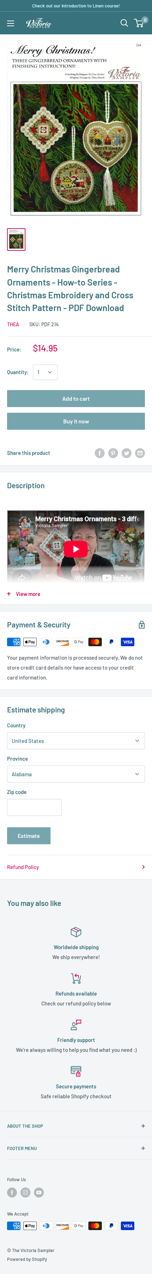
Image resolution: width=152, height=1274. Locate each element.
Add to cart (76, 398)
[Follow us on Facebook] (12, 1192)
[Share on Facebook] (100, 452)
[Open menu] (10, 23)
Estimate (29, 835)
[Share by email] (140, 452)
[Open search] (124, 23)
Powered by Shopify (27, 1259)
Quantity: (18, 372)
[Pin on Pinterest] (113, 452)
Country (16, 725)
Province (17, 758)
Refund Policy (23, 867)
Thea (13, 324)
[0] (139, 23)
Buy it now (76, 421)
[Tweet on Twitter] (126, 452)
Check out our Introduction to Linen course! (76, 6)
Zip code (17, 792)
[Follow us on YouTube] (39, 1192)
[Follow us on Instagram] (25, 1192)
